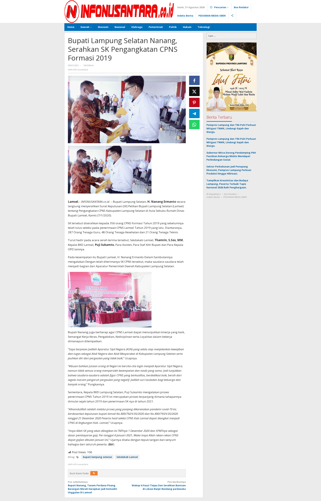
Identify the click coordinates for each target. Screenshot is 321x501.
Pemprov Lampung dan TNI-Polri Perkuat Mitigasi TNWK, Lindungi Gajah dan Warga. (231, 128)
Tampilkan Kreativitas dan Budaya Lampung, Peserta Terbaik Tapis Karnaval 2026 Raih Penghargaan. (227, 184)
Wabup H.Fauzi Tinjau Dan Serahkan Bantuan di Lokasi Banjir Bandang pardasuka (159, 485)
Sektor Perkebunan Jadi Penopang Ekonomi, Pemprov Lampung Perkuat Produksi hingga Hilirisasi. (228, 170)
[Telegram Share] (194, 113)
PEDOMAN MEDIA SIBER (235, 197)
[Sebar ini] (194, 80)
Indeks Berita (213, 197)
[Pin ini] (194, 102)
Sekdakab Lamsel (127, 457)
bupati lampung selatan (97, 457)
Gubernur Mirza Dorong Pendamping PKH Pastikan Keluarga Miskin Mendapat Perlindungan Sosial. (231, 156)
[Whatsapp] (194, 124)
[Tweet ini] (194, 91)
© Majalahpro (213, 194)
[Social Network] (232, 16)
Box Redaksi (230, 194)
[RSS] (94, 473)
